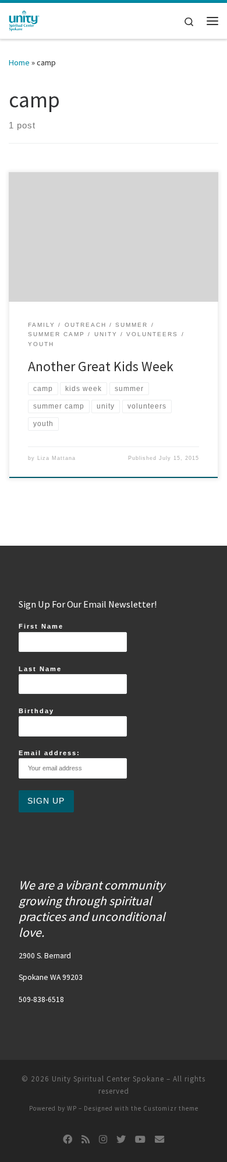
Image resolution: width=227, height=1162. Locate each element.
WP (72, 1108)
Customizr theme (170, 1108)
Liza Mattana (56, 458)
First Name (41, 626)
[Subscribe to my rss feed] (85, 1139)
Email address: (49, 752)
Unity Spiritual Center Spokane (108, 1079)
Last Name (40, 668)
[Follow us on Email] (159, 1139)
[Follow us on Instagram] (103, 1139)
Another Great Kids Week (100, 366)
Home (19, 62)
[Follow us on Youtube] (140, 1139)
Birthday (36, 710)
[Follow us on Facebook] (67, 1139)
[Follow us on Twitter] (121, 1139)
